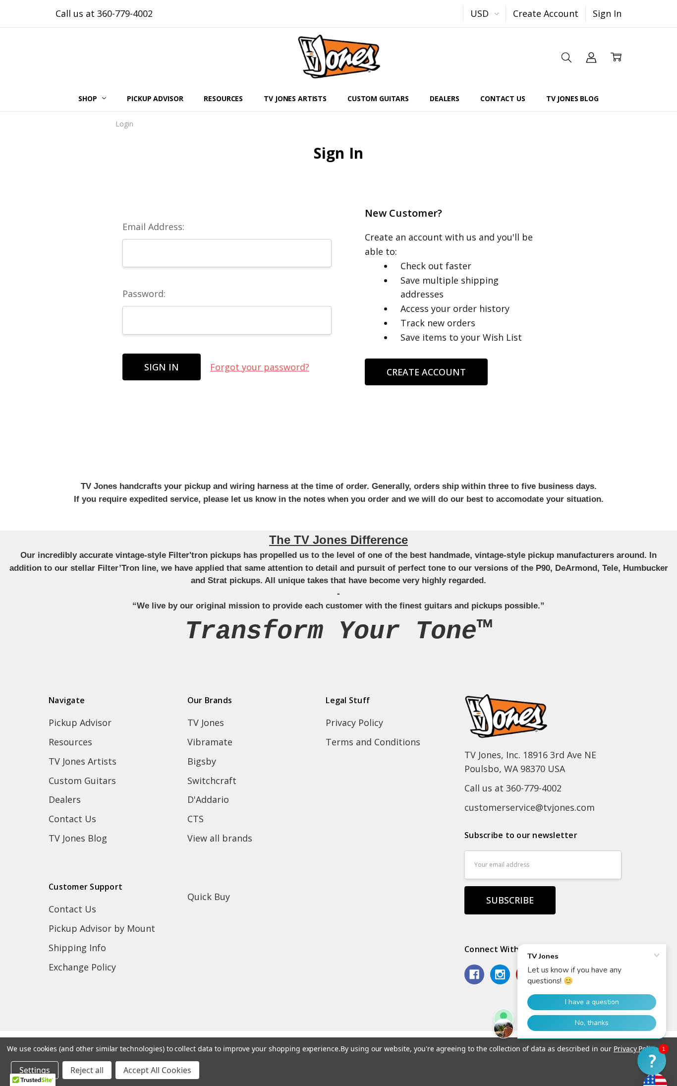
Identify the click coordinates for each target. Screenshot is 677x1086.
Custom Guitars (378, 98)
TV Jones (205, 722)
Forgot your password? (259, 367)
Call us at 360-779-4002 (104, 13)
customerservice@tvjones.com (529, 807)
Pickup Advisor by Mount (102, 928)
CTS (195, 819)
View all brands (219, 838)
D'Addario (208, 799)
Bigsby (201, 761)
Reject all (87, 1070)
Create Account (545, 13)
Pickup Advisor (155, 98)
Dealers (444, 98)
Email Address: (153, 227)
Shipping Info (77, 948)
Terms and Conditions (373, 742)
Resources (223, 98)
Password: (144, 294)
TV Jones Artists (295, 98)
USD (480, 13)
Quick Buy (208, 897)
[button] (651, 1060)
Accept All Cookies (157, 1070)
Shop (88, 98)
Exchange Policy (82, 967)
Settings (34, 1070)
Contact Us (502, 98)
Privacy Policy (354, 722)
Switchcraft (211, 780)
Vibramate (209, 742)
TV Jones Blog (572, 98)
